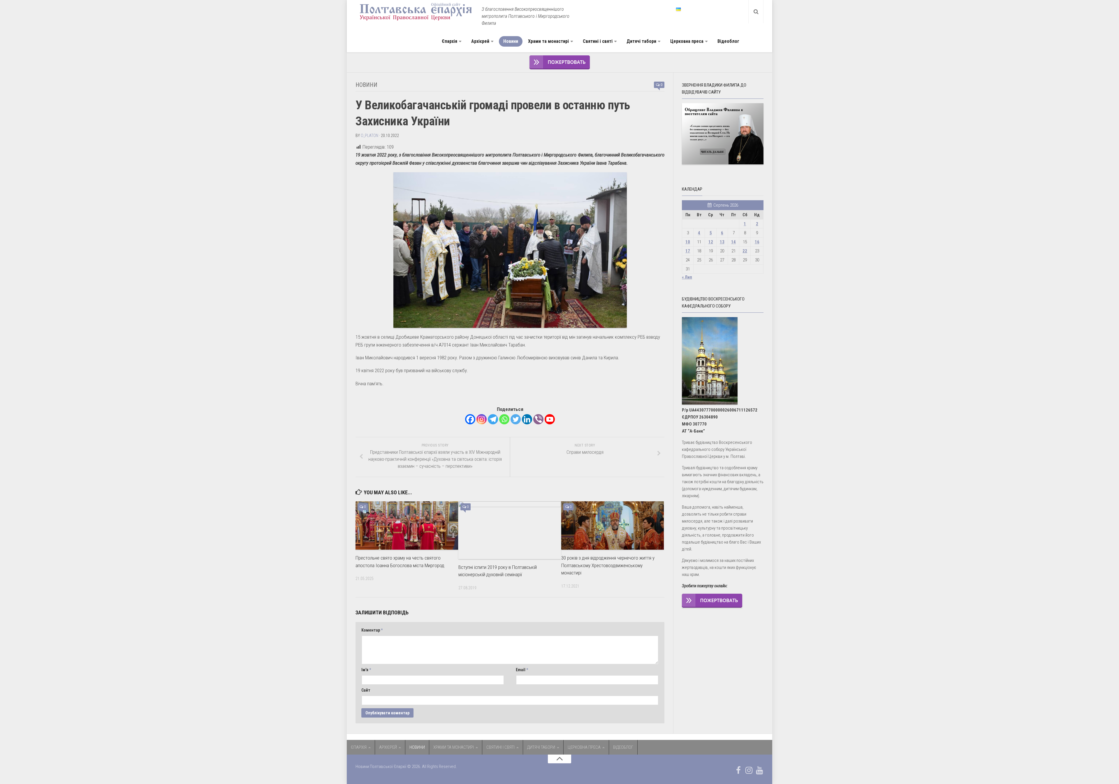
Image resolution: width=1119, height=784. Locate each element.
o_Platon (369, 135)
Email (522, 669)
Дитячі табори (641, 41)
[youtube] (759, 770)
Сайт (365, 690)
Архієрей (480, 41)
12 (710, 242)
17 (687, 251)
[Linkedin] (527, 419)
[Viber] (538, 419)
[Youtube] (550, 419)
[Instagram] (481, 419)
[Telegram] (493, 419)
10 (687, 242)
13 (722, 242)
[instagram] (749, 770)
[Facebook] (470, 419)
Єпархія (449, 41)
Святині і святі (598, 41)
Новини (510, 41)
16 (757, 242)
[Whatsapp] (504, 419)
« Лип (687, 277)
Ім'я (366, 669)
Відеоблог (728, 41)
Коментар (372, 630)
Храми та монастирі (548, 41)
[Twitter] (516, 419)
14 (733, 242)
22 (745, 251)
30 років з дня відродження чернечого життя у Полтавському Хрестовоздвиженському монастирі (607, 565)
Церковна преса (686, 41)
